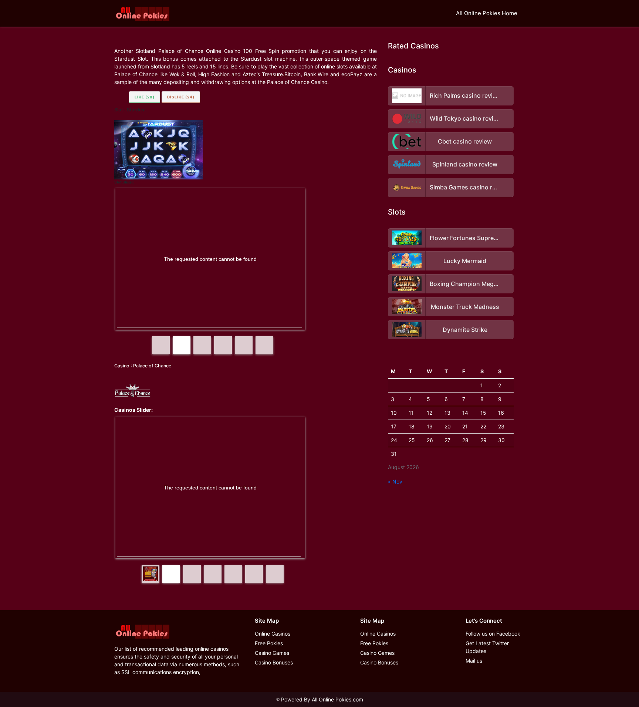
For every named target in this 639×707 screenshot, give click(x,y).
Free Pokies (269, 643)
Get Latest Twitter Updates (487, 647)
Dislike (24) (181, 97)
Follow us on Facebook (493, 633)
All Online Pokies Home (486, 13)
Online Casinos (272, 633)
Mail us (474, 660)
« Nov (395, 481)
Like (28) (145, 97)
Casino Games (272, 653)
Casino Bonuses (274, 662)
